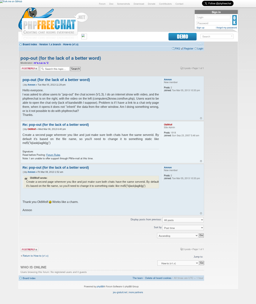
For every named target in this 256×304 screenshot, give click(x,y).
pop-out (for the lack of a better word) (60, 58)
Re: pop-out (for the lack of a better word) (55, 125)
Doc (111, 3)
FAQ (177, 48)
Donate (151, 3)
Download (139, 3)
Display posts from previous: (146, 219)
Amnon (31, 84)
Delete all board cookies (158, 278)
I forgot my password (226, 27)
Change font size (200, 44)
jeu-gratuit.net (120, 292)
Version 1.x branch (50, 44)
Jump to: (198, 256)
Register (188, 48)
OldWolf (32, 129)
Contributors (165, 3)
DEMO (182, 37)
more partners (136, 292)
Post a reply (27, 67)
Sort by (158, 227)
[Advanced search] (231, 36)
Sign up (200, 27)
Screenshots (123, 3)
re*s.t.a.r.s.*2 (41, 63)
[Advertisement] (221, 99)
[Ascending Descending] (112, 235)
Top (201, 118)
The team (137, 278)
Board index (30, 44)
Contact (179, 3)
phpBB (100, 286)
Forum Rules (53, 154)
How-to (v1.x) (70, 44)
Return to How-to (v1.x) (35, 255)
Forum (102, 3)
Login (200, 48)
